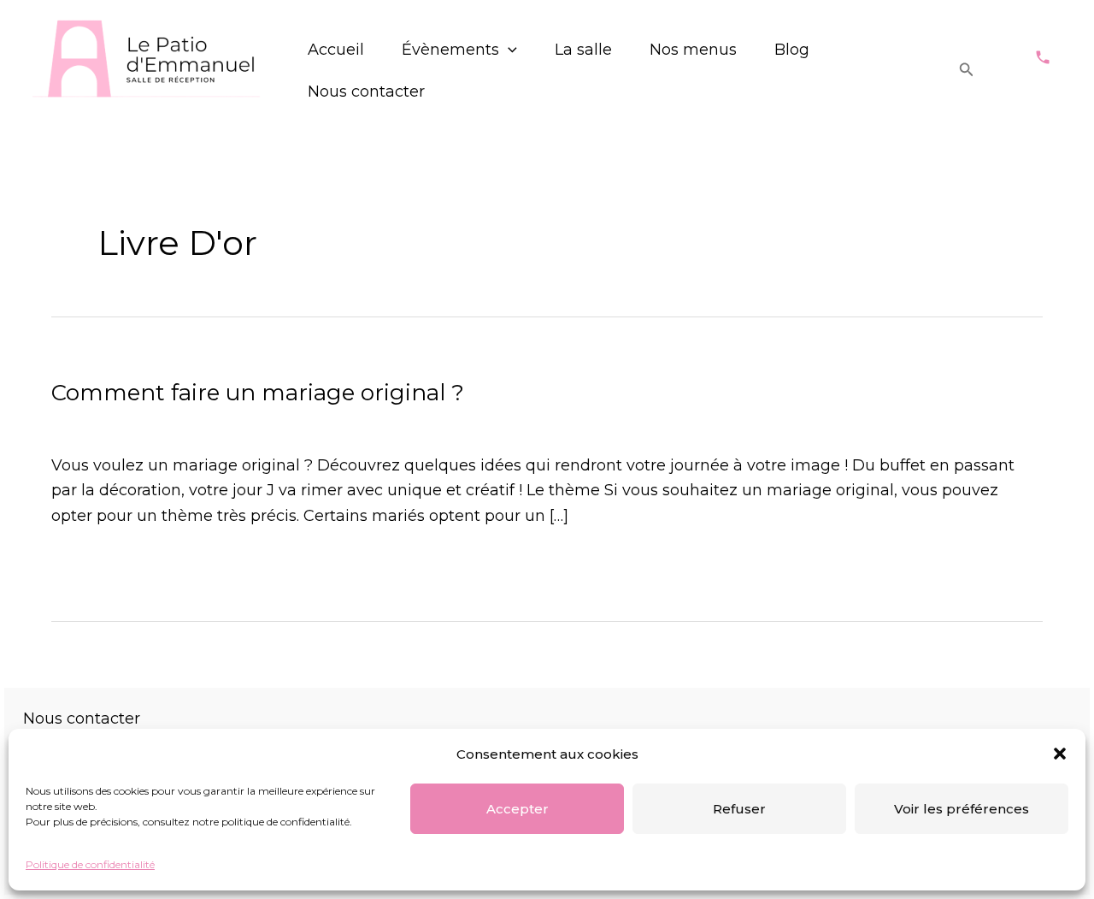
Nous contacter (366, 91)
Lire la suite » (101, 563)
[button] (1059, 753)
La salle (583, 49)
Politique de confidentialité (90, 864)
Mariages (86, 423)
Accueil (336, 49)
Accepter (517, 809)
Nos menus (693, 49)
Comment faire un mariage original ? (257, 392)
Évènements (450, 49)
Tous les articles (191, 423)
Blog (791, 49)
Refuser (739, 809)
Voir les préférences (961, 809)
